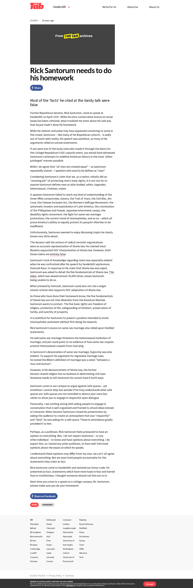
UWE (81, 549)
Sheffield (83, 528)
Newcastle (67, 536)
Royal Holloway (86, 524)
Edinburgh (51, 520)
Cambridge (35, 549)
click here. (70, 585)
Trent (81, 545)
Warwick (83, 553)
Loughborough (69, 528)
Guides (34, 20)
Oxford (66, 553)
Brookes (33, 545)
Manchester (68, 532)
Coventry (34, 557)
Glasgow (50, 532)
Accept (149, 584)
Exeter (49, 524)
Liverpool (67, 520)
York (81, 557)
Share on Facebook (45, 496)
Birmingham (35, 532)
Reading (82, 520)
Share (37, 87)
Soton (81, 532)
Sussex (82, 540)
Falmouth (50, 528)
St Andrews (84, 536)
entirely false (58, 254)
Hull (48, 536)
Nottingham (68, 549)
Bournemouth (36, 536)
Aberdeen (34, 524)
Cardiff (33, 553)
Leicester (50, 557)
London (66, 524)
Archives (70, 575)
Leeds (48, 553)
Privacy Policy (55, 575)
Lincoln (49, 561)
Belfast (33, 528)
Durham (33, 561)
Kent (48, 540)
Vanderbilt (59, 6)
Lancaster (50, 549)
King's (49, 545)
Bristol (33, 540)
